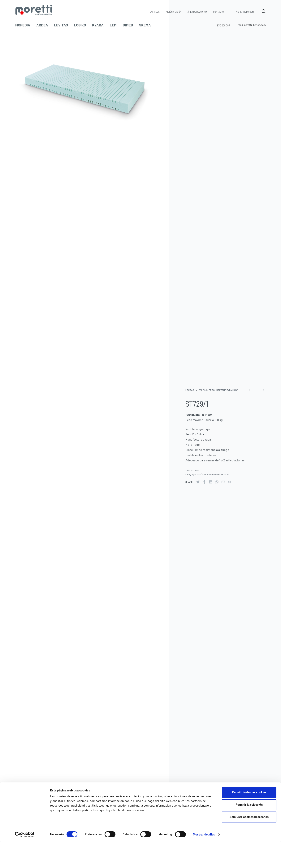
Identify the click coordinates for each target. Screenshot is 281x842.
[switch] (110, 834)
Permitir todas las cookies (249, 792)
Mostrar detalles (204, 834)
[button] (251, 25)
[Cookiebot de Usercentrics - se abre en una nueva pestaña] (24, 834)
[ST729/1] (198, 482)
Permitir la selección (249, 804)
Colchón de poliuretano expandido (218, 390)
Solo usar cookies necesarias (249, 816)
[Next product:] (261, 391)
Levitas (189, 390)
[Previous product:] (252, 391)
